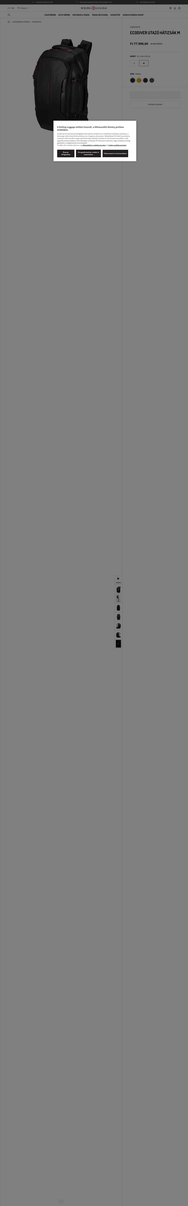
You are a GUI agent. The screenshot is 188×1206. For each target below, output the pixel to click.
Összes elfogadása (65, 153)
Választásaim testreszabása (115, 153)
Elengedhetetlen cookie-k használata (88, 153)
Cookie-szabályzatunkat (117, 145)
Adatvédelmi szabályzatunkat (94, 145)
